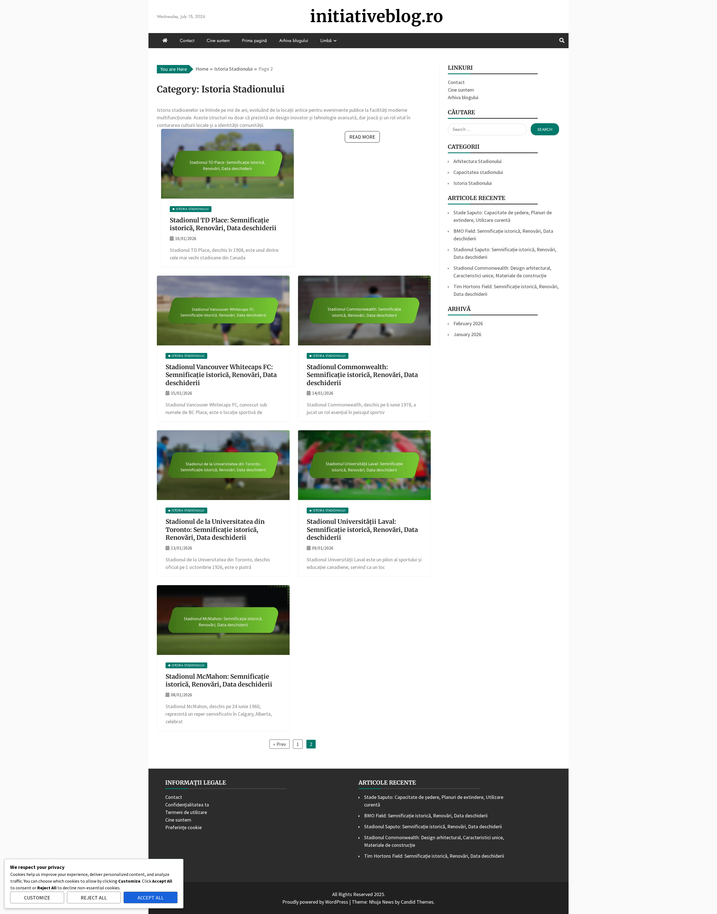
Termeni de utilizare (186, 812)
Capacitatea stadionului (478, 172)
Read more (362, 137)
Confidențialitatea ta (187, 804)
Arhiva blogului (293, 40)
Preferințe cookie (183, 827)
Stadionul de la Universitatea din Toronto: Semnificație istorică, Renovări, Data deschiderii (215, 529)
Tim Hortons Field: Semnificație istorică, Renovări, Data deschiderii (434, 856)
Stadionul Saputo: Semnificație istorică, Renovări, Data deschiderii (433, 826)
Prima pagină (254, 40)
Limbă (326, 40)
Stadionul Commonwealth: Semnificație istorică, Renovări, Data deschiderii (362, 375)
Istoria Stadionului (472, 183)
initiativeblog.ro (376, 16)
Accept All (151, 897)
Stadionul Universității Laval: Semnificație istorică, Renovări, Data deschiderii (362, 529)
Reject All (94, 897)
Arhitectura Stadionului (477, 161)
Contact (187, 40)
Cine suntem (218, 40)
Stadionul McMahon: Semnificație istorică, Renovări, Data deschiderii (219, 681)
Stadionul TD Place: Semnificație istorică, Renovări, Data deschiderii (223, 224)
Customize (37, 897)
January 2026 (467, 334)
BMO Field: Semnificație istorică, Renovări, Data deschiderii (426, 815)
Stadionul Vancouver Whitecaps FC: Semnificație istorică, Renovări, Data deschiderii (221, 375)
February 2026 (468, 323)
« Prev (279, 744)
